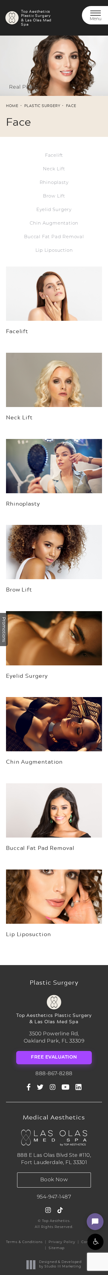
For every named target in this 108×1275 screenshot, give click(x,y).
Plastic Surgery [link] (42, 105)
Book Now (54, 1179)
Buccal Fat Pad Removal (54, 237)
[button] (95, 1242)
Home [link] (12, 105)
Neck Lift (54, 169)
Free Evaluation (54, 1057)
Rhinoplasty (54, 183)
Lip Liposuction (54, 250)
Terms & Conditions (24, 1242)
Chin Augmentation (54, 223)
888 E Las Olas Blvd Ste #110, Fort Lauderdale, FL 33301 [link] (54, 1159)
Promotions (4, 629)
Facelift (54, 155)
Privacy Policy (62, 1242)
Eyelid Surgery (54, 210)
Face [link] (71, 105)
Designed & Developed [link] (60, 1264)
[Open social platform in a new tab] (40, 1087)
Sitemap (56, 1248)
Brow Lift (54, 196)
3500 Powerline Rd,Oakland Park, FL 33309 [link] (54, 1037)
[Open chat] (95, 1221)
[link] (54, 1074)
